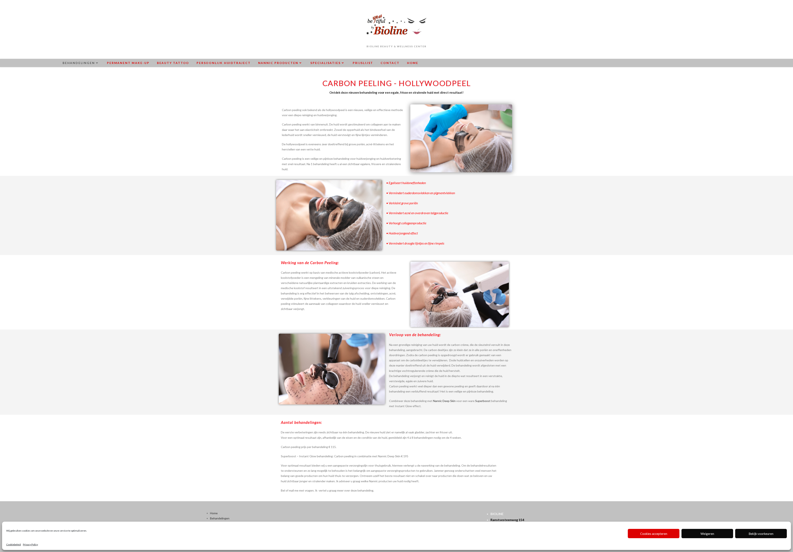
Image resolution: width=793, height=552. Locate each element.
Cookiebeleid (13, 544)
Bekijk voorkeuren (761, 533)
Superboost (482, 401)
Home (214, 513)
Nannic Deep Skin (444, 401)
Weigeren (707, 533)
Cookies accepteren (653, 533)
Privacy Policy (30, 544)
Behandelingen (219, 518)
